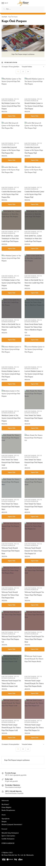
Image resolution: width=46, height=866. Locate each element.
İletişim (4, 821)
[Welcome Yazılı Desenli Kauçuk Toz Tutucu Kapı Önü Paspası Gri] (34, 532)
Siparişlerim (6, 818)
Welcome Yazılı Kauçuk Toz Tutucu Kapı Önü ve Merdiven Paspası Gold (11, 683)
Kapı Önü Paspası (7, 99)
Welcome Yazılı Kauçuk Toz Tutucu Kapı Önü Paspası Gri (11, 639)
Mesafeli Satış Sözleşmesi (10, 833)
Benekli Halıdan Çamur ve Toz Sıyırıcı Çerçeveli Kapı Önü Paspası (34, 106)
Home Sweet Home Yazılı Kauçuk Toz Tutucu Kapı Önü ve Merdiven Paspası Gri (33, 328)
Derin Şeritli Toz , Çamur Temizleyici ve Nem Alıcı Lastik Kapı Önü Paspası (10, 238)
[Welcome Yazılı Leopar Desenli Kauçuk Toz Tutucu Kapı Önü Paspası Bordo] (34, 665)
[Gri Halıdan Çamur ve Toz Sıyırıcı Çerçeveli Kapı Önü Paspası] (11, 264)
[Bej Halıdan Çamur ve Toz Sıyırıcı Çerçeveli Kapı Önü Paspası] (11, 87)
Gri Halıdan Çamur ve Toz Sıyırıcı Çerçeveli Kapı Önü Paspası (11, 282)
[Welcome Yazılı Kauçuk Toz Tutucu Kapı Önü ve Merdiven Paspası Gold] (11, 665)
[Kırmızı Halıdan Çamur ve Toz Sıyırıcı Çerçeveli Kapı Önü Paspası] (11, 355)
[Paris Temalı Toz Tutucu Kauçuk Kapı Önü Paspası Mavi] (11, 488)
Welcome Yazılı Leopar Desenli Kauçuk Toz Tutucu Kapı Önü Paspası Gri (34, 727)
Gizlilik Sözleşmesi (8, 839)
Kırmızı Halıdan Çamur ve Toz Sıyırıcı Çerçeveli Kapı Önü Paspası (11, 374)
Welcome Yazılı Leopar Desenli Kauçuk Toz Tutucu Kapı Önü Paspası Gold (11, 727)
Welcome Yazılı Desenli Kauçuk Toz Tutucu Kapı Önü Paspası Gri (33, 550)
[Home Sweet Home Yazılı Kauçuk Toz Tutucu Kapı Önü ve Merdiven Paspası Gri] (34, 308)
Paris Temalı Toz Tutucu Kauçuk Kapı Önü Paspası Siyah (34, 506)
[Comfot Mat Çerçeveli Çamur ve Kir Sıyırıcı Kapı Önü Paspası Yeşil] (34, 131)
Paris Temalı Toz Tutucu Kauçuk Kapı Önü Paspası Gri (34, 462)
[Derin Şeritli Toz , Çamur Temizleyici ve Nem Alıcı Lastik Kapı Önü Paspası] (11, 220)
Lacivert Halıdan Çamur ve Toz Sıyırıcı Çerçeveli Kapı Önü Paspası (34, 374)
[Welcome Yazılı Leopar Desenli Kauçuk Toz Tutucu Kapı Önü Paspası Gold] (11, 709)
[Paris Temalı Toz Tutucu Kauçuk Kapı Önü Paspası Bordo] (34, 399)
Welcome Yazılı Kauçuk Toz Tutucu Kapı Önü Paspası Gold (34, 595)
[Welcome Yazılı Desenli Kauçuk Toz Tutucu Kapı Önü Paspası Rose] (11, 576)
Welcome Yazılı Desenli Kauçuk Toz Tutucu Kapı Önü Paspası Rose (10, 595)
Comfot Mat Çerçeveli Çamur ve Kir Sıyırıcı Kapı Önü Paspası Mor (11, 150)
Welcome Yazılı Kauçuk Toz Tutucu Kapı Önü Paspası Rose (34, 639)
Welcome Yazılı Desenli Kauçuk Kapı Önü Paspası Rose (11, 550)
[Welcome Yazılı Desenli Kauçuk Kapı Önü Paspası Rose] (11, 532)
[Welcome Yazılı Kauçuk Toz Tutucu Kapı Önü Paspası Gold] (34, 576)
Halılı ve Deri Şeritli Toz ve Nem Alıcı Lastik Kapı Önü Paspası (34, 282)
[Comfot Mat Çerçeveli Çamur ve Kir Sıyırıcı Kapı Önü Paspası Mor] (11, 131)
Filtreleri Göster (10, 62)
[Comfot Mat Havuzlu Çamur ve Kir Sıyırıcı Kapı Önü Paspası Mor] (11, 176)
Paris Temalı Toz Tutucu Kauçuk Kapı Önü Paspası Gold (11, 462)
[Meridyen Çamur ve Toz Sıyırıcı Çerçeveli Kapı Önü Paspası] (11, 399)
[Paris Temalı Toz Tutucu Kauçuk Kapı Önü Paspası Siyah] (34, 488)
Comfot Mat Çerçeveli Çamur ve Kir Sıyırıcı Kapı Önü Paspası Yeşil (34, 150)
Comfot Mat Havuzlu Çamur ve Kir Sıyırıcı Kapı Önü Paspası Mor (11, 194)
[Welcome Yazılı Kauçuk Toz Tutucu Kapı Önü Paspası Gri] (11, 620)
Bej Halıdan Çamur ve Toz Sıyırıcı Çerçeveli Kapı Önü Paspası (11, 106)
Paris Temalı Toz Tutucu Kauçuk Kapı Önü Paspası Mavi (11, 506)
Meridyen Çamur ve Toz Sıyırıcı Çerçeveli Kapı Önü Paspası (11, 418)
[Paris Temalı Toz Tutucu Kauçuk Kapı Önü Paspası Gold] (11, 444)
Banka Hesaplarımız (8, 810)
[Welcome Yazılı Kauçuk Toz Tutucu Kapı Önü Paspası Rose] (34, 620)
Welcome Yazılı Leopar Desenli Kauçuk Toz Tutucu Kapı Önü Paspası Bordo (34, 683)
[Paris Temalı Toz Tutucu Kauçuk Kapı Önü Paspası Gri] (34, 444)
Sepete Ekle (11, 116)
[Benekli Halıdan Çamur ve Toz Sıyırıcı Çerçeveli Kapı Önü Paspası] (34, 87)
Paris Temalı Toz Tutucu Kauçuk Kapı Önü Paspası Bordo (34, 418)
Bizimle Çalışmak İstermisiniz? (12, 824)
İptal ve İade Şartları (8, 836)
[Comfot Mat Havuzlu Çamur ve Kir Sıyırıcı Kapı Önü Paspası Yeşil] (34, 176)
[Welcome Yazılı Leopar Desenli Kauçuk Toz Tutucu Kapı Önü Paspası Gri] (34, 709)
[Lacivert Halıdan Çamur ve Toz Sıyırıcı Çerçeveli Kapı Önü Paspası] (34, 355)
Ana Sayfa (4, 16)
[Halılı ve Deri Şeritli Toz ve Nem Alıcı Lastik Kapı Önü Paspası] (34, 264)
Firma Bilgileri (6, 807)
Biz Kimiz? (5, 804)
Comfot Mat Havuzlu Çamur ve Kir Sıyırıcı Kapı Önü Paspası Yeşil (34, 194)
